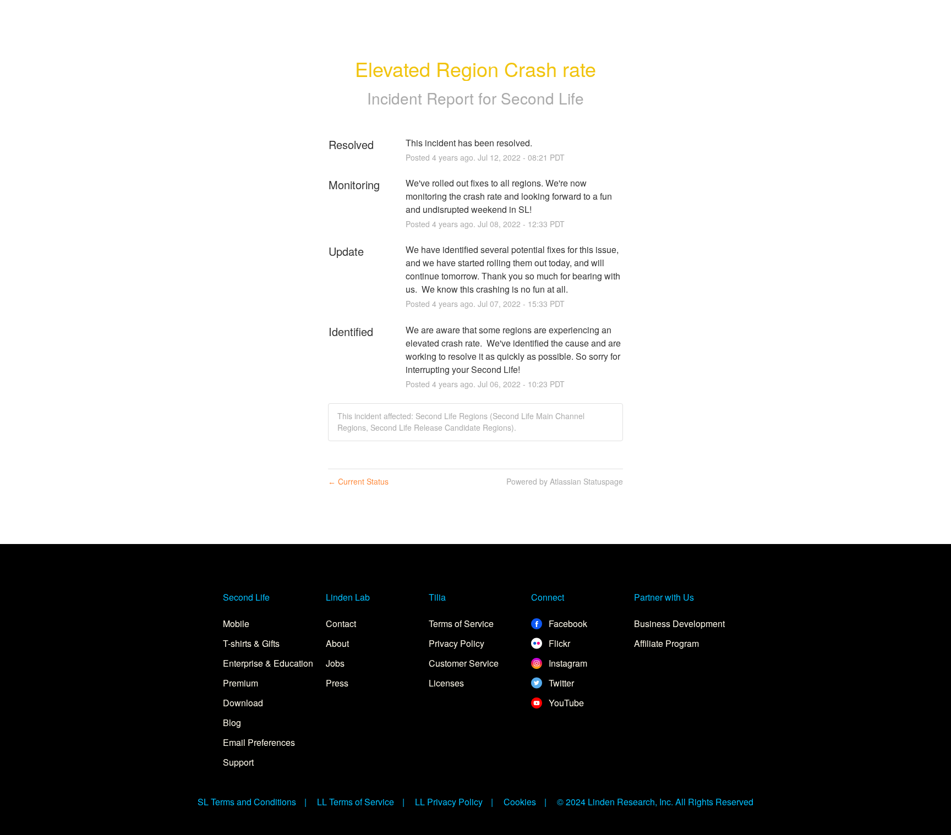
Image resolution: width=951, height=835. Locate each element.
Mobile (236, 623)
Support (238, 762)
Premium (240, 683)
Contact (341, 623)
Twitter (560, 683)
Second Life (542, 98)
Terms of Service (461, 623)
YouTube (565, 702)
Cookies (520, 801)
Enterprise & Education (268, 663)
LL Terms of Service (355, 801)
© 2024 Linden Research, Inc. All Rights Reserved (655, 801)
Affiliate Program (666, 643)
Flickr (558, 643)
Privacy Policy (456, 643)
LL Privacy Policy (449, 801)
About (337, 643)
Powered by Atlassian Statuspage (564, 481)
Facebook (566, 623)
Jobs (335, 663)
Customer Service (464, 663)
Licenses (446, 683)
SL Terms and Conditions (247, 801)
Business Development (679, 623)
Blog (232, 722)
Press (337, 683)
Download (243, 702)
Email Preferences (259, 742)
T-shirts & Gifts (251, 643)
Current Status (358, 481)
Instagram (566, 663)
